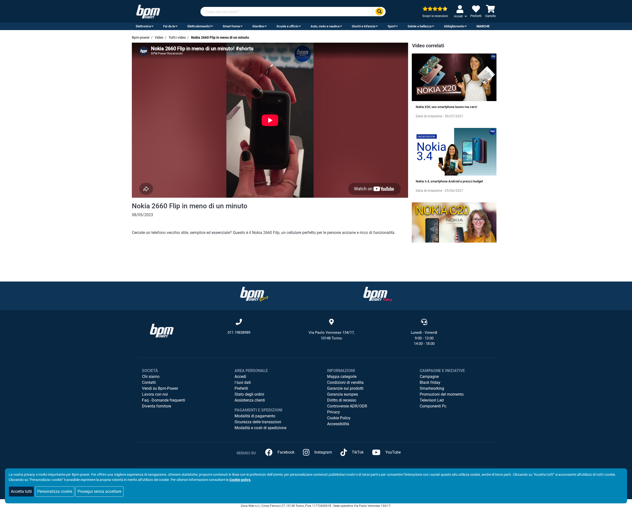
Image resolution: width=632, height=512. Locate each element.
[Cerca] (379, 11)
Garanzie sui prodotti (345, 388)
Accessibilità (338, 424)
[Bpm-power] (148, 11)
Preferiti (241, 388)
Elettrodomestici (198, 26)
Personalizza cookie (54, 491)
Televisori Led (432, 400)
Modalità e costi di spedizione (260, 427)
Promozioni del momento (442, 394)
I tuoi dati (243, 382)
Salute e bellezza (420, 26)
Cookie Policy (339, 418)
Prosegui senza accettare (99, 491)
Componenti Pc (433, 406)
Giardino (258, 26)
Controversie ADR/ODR (347, 406)
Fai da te (169, 26)
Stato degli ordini (249, 394)
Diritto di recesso (341, 400)
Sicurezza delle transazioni (258, 422)
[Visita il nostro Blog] (254, 294)
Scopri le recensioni (435, 16)
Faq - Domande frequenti (163, 400)
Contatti (149, 382)
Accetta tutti (21, 491)
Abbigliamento (454, 26)
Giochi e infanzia (363, 26)
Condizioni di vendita (345, 382)
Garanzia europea (342, 394)
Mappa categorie (341, 376)
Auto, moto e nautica (325, 26)
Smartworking (432, 388)
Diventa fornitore (156, 406)
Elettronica (143, 26)
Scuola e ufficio (287, 26)
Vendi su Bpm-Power (160, 388)
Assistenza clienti (250, 400)
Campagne (429, 376)
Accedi (240, 376)
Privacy (333, 412)
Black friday (430, 382)
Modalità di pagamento (255, 416)
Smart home (231, 26)
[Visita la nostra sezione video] (377, 294)
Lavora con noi (155, 394)
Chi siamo (150, 376)
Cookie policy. (240, 480)
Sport (391, 26)
